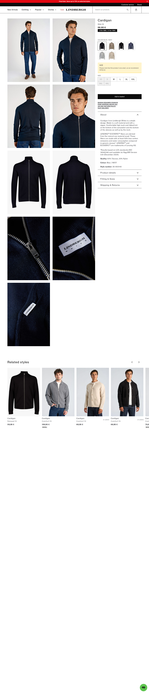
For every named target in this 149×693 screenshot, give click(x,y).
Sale (62, 10)
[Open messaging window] (143, 687)
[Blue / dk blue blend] (131, 46)
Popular (38, 10)
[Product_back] (74, 182)
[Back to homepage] (76, 9)
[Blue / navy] (102, 46)
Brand (139, 5)
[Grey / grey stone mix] (102, 55)
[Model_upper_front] (74, 50)
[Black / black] (121, 46)
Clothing (25, 10)
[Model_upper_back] (28, 116)
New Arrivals (12, 10)
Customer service (127, 5)
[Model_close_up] (74, 116)
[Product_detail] (28, 248)
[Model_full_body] (28, 50)
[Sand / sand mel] (111, 55)
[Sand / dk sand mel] (111, 46)
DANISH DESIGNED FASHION (16, 5)
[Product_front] (28, 182)
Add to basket (120, 97)
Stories (51, 10)
